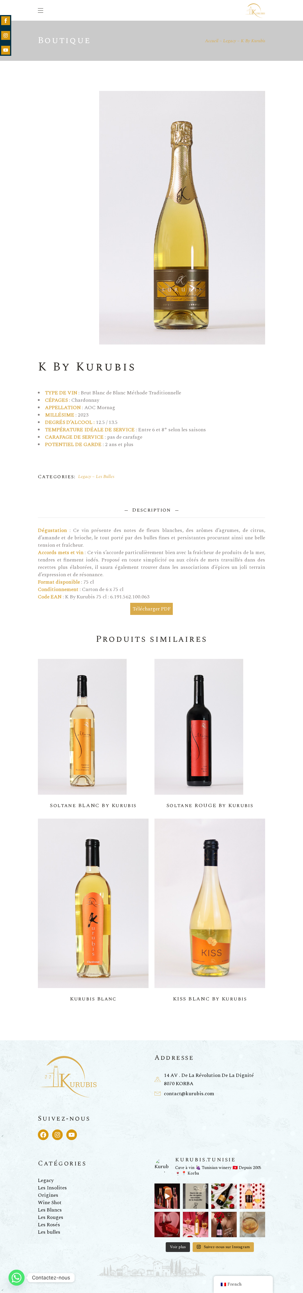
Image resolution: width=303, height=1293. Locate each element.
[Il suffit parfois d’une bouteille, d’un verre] (252, 1196)
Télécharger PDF (152, 609)
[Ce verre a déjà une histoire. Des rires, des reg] (252, 1224)
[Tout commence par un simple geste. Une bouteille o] (224, 1196)
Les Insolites (52, 1188)
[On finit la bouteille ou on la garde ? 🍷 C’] (195, 1196)
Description (151, 510)
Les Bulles (105, 476)
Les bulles (49, 1232)
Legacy (84, 476)
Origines (48, 1195)
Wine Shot (50, 1203)
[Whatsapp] (17, 1278)
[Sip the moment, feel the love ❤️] (167, 1224)
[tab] (152, 509)
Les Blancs (50, 1210)
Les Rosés (49, 1225)
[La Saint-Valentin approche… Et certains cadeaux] (224, 1224)
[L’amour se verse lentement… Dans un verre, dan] (195, 1224)
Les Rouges (50, 1217)
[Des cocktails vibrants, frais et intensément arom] (167, 1196)
